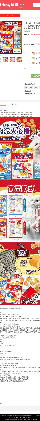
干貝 (31, 87)
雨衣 (26, 87)
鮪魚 (36, 87)
